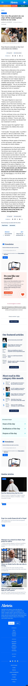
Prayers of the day (10, 433)
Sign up (5, 257)
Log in (18, 316)
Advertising (14, 650)
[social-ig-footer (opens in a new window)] (17, 661)
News (14, 630)
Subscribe (5, 5)
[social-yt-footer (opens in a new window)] (10, 661)
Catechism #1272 (6, 84)
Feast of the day (9, 424)
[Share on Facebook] (12, 55)
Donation (14, 648)
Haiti (3, 525)
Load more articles (14, 367)
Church (2, 10)
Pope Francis (5, 225)
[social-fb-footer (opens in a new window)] (12, 661)
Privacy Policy (14, 679)
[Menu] (5, 2)
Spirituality (14, 634)
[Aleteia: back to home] (14, 2)
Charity (4, 504)
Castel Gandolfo (6, 574)
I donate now (7, 292)
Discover (14, 635)
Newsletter (14, 641)
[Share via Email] (19, 55)
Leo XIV (4, 479)
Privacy (14, 681)
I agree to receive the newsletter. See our (14, 254)
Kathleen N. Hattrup (17, 22)
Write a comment (14, 321)
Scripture (4, 550)
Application (14, 643)
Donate (13, 5)
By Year (14, 656)
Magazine (14, 645)
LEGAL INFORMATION (14, 672)
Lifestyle (14, 632)
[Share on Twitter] (17, 55)
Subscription (14, 647)
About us (14, 670)
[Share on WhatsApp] (22, 55)
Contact (14, 677)
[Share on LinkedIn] (15, 55)
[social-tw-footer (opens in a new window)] (15, 661)
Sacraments (12, 225)
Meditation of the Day (11, 429)
